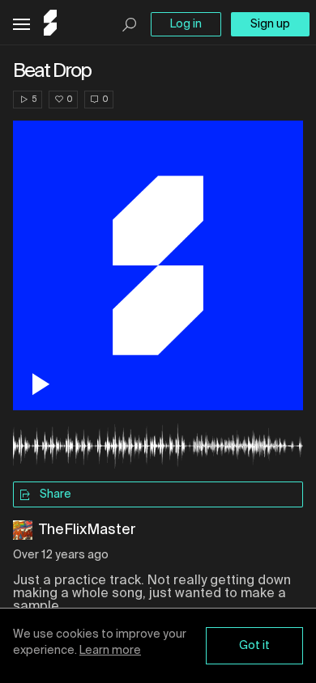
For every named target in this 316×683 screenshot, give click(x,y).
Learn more (110, 650)
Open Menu (21, 25)
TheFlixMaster (87, 530)
